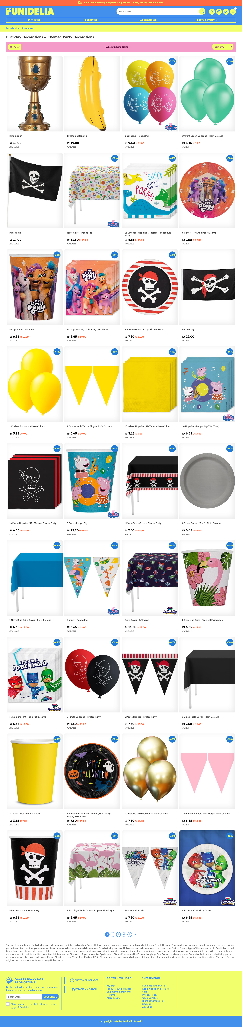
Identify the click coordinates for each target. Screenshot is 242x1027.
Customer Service (86, 980)
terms (13, 1007)
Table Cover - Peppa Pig (79, 232)
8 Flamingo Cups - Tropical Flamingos (202, 620)
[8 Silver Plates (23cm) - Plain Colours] (207, 481)
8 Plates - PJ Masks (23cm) (196, 910)
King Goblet (15, 135)
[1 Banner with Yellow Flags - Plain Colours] (92, 384)
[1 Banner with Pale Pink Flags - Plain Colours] (207, 771)
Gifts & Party (206, 20)
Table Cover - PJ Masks (137, 620)
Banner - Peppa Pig (77, 620)
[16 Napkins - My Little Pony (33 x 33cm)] (92, 287)
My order (111, 985)
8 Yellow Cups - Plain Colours (24, 813)
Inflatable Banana (77, 135)
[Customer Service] (219, 12)
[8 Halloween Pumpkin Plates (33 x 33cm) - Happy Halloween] (92, 771)
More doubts (113, 997)
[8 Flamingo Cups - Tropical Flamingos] (207, 578)
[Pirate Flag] (35, 190)
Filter (17, 47)
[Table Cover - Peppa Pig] (92, 190)
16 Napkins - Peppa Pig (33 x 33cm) (200, 426)
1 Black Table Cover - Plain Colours (200, 716)
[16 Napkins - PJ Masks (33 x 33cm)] (35, 675)
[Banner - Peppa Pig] (92, 578)
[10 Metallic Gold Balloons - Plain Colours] (150, 771)
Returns (111, 994)
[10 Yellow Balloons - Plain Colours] (35, 384)
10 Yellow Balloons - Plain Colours (27, 426)
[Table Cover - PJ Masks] (150, 578)
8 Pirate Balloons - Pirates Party (84, 716)
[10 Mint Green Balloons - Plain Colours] (207, 94)
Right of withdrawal (152, 1000)
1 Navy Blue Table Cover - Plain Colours (30, 620)
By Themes (33, 20)
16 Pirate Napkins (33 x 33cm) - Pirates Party (32, 523)
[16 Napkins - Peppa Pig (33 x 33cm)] (207, 384)
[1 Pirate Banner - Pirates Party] (150, 675)
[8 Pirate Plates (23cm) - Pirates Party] (150, 287)
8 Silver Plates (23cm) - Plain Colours (201, 523)
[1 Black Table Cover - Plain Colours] (207, 675)
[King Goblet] (35, 94)
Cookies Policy (150, 997)
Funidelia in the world (153, 985)
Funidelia (10, 28)
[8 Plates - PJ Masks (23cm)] (207, 868)
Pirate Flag (15, 232)
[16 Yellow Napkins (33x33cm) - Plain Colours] (150, 384)
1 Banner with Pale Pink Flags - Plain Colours (206, 813)
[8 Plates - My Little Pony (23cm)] (207, 190)
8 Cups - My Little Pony (21, 329)
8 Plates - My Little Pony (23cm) (199, 232)
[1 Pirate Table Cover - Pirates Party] (150, 481)
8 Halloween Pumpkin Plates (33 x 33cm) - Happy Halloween (89, 815)
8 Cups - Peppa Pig (77, 523)
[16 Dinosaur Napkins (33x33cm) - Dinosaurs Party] (150, 190)
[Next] (135, 934)
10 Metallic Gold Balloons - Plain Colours (146, 813)
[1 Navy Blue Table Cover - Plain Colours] (35, 578)
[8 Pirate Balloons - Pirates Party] (92, 675)
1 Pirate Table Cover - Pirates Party (143, 523)
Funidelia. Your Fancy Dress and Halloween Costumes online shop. (30, 11)
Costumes (91, 20)
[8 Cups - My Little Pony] (35, 287)
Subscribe (50, 996)
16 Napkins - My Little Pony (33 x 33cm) (88, 329)
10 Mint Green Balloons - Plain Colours (202, 135)
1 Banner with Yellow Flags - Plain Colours (89, 426)
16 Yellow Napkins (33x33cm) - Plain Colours (148, 426)
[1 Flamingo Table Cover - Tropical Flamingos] (92, 868)
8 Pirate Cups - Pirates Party (24, 910)
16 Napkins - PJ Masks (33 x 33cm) (27, 716)
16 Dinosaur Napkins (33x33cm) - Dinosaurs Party (148, 234)
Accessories (148, 20)
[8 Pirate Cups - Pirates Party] (35, 868)
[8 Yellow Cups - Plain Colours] (35, 771)
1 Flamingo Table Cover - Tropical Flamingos (90, 910)
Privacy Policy (149, 994)
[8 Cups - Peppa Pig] (92, 481)
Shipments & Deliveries (119, 991)
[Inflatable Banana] (92, 94)
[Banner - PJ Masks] (150, 868)
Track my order (86, 989)
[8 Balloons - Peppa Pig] (150, 94)
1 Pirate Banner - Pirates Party (141, 716)
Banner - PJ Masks (135, 910)
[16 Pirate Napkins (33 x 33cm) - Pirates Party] (35, 481)
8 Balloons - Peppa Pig (137, 135)
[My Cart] (233, 12)
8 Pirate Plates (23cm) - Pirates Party (144, 329)
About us (147, 1006)
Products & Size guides (119, 988)
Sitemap (146, 1003)
